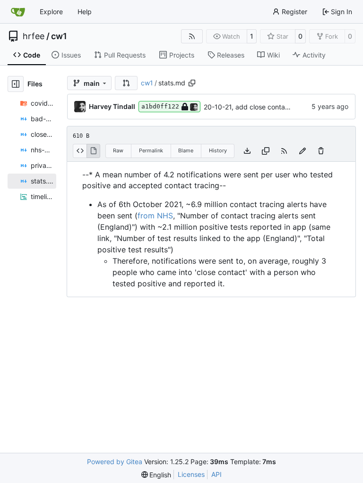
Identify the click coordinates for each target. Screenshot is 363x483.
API (216, 474)
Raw (118, 150)
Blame (185, 150)
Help (85, 12)
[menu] (156, 475)
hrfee (33, 36)
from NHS (155, 215)
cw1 (59, 36)
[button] (126, 83)
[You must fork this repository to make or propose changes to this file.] (302, 150)
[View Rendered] (93, 151)
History (218, 150)
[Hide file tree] (16, 84)
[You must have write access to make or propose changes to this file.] (320, 150)
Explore (51, 12)
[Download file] (247, 150)
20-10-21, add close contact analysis (261, 107)
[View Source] (79, 151)
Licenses (191, 474)
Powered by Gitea (114, 462)
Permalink (151, 150)
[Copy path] (192, 83)
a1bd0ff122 (160, 106)
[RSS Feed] (192, 36)
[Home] (18, 11)
